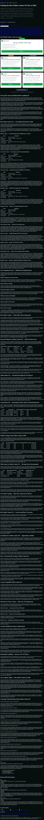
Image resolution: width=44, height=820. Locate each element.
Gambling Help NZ (6, 809)
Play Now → (22, 51)
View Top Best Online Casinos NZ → (6, 21)
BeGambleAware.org (31, 92)
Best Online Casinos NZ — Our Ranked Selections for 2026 (29, 27)
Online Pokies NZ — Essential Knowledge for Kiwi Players (30, 29)
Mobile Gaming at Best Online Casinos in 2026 (33, 30)
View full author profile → (4, 774)
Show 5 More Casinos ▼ (22, 89)
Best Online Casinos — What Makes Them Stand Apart (28, 28)
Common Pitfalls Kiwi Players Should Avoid (24, 33)
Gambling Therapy (22, 809)
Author (1, 1)
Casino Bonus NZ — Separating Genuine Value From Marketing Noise (12, 30)
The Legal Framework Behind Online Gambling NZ (9, 27)
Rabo (4, 0)
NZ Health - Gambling (14, 809)
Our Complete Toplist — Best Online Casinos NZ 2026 (19, 34)
